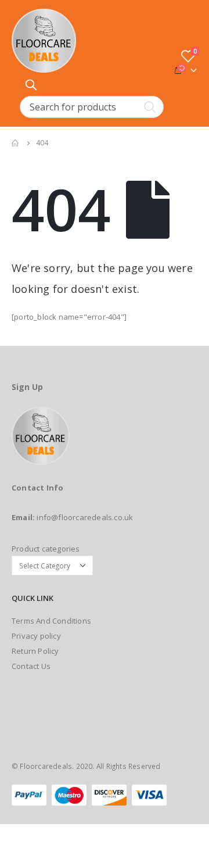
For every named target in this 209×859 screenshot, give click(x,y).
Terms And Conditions (51, 620)
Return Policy (35, 651)
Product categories (46, 548)
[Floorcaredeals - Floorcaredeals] (44, 41)
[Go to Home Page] (16, 143)
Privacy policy (36, 636)
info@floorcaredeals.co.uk (85, 517)
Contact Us (31, 666)
